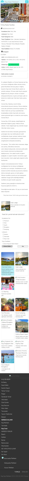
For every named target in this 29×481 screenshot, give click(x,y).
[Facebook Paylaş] (27, 199)
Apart (5, 225)
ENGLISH (25, 472)
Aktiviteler (4, 400)
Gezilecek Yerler (6, 397)
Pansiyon (6, 221)
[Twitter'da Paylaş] (25, 199)
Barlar (3, 440)
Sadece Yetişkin (5, 46)
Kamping (6, 229)
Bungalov (6, 227)
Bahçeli (17, 44)
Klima (11, 49)
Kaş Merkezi (5, 423)
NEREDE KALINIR (6, 420)
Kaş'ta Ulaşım (5, 388)
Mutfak (18, 49)
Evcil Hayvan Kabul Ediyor (11, 244)
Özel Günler (5, 402)
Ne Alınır (4, 455)
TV (14, 49)
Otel (11, 31)
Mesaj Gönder (15, 64)
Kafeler (3, 437)
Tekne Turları (5, 391)
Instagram (6, 52)
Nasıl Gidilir (4, 385)
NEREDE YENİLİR (6, 431)
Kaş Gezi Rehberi (11, 1)
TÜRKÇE (17, 472)
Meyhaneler (5, 446)
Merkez (6, 234)
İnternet (16, 42)
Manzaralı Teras (10, 44)
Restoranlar (5, 443)
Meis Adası (4, 408)
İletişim (3, 417)
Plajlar (3, 394)
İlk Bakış (4, 382)
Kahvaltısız (22, 39)
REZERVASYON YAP (8, 29)
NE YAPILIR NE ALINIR (8, 449)
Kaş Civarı (10, 34)
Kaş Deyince (5, 405)
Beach (3, 434)
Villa (14, 31)
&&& (12, 37)
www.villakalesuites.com (11, 57)
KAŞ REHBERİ (5, 379)
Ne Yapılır (4, 452)
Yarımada (6, 236)
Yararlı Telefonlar (6, 414)
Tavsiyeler (4, 411)
